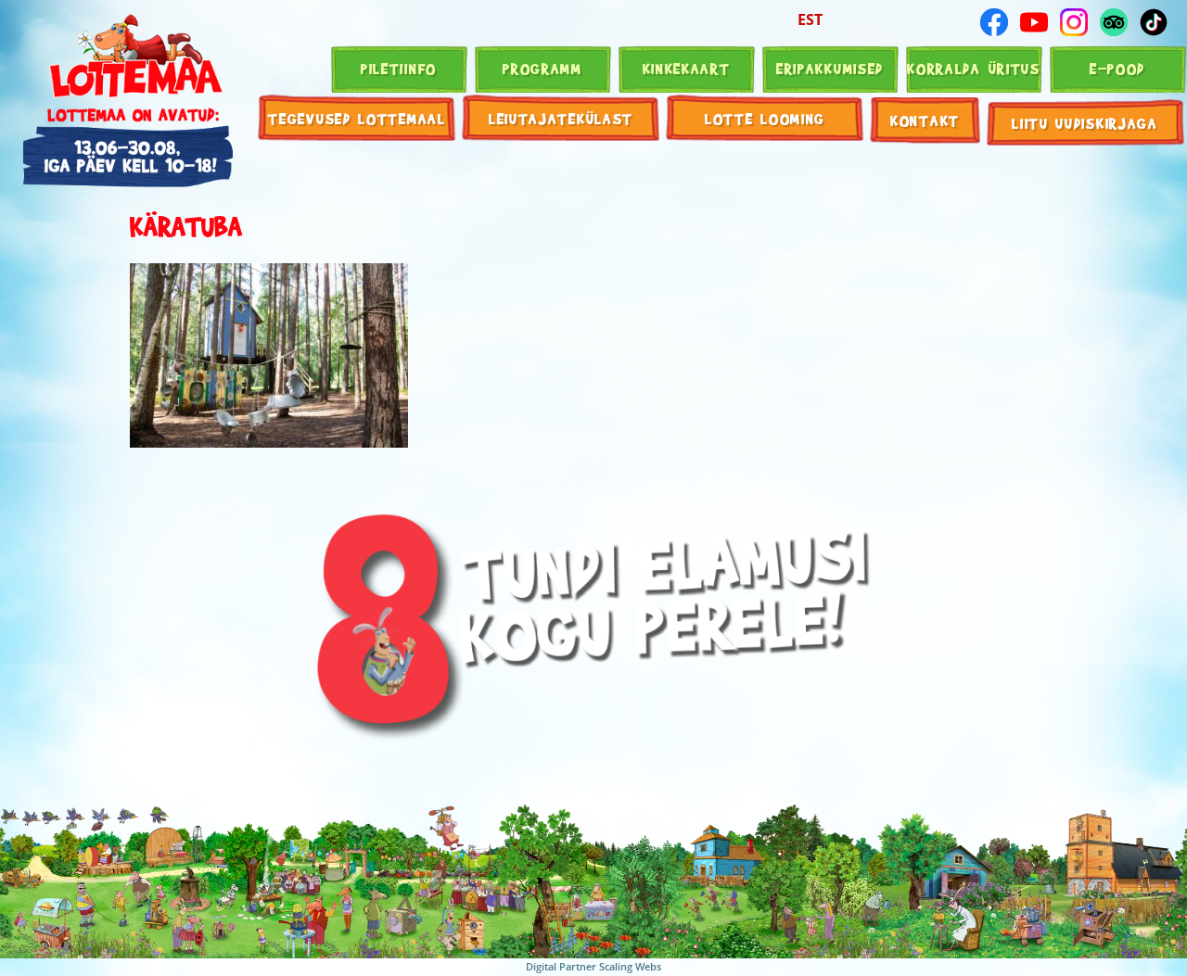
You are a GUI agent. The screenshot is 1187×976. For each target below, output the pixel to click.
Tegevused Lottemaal (356, 118)
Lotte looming (765, 118)
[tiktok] (1154, 22)
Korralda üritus (973, 68)
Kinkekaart (687, 68)
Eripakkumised (830, 68)
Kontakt (925, 120)
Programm (542, 68)
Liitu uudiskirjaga (1085, 122)
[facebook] (994, 22)
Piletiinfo (399, 68)
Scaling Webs (630, 966)
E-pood (1117, 68)
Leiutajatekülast (561, 118)
